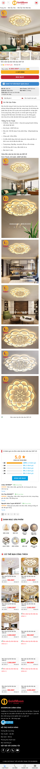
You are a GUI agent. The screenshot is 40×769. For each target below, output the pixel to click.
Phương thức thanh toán (8, 739)
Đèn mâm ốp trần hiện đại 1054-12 (9, 659)
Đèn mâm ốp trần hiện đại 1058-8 (9, 604)
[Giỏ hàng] (36, 3)
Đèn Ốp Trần (12, 8)
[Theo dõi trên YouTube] (17, 750)
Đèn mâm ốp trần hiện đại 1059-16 (28, 687)
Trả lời (3, 491)
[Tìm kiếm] (8, 2)
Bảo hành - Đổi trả (6, 737)
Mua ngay (20, 77)
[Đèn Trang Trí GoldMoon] (20, 2)
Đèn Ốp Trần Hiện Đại (24, 8)
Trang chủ (3, 8)
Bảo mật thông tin (6, 742)
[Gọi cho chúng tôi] (13, 750)
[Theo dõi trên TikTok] (8, 750)
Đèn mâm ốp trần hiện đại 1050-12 (28, 604)
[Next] (37, 30)
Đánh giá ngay (20, 478)
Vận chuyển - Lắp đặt (7, 734)
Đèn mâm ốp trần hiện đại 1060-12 (28, 577)
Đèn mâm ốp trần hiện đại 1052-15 (9, 632)
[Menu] (3, 2)
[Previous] (2, 30)
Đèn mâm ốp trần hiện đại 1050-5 (28, 632)
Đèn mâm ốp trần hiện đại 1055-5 (9, 687)
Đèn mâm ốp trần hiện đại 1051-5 (28, 659)
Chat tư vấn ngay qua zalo (17, 84)
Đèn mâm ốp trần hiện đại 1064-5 (9, 577)
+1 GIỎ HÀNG (20, 72)
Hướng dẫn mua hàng (7, 731)
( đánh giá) (9, 64)
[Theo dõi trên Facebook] (3, 750)
